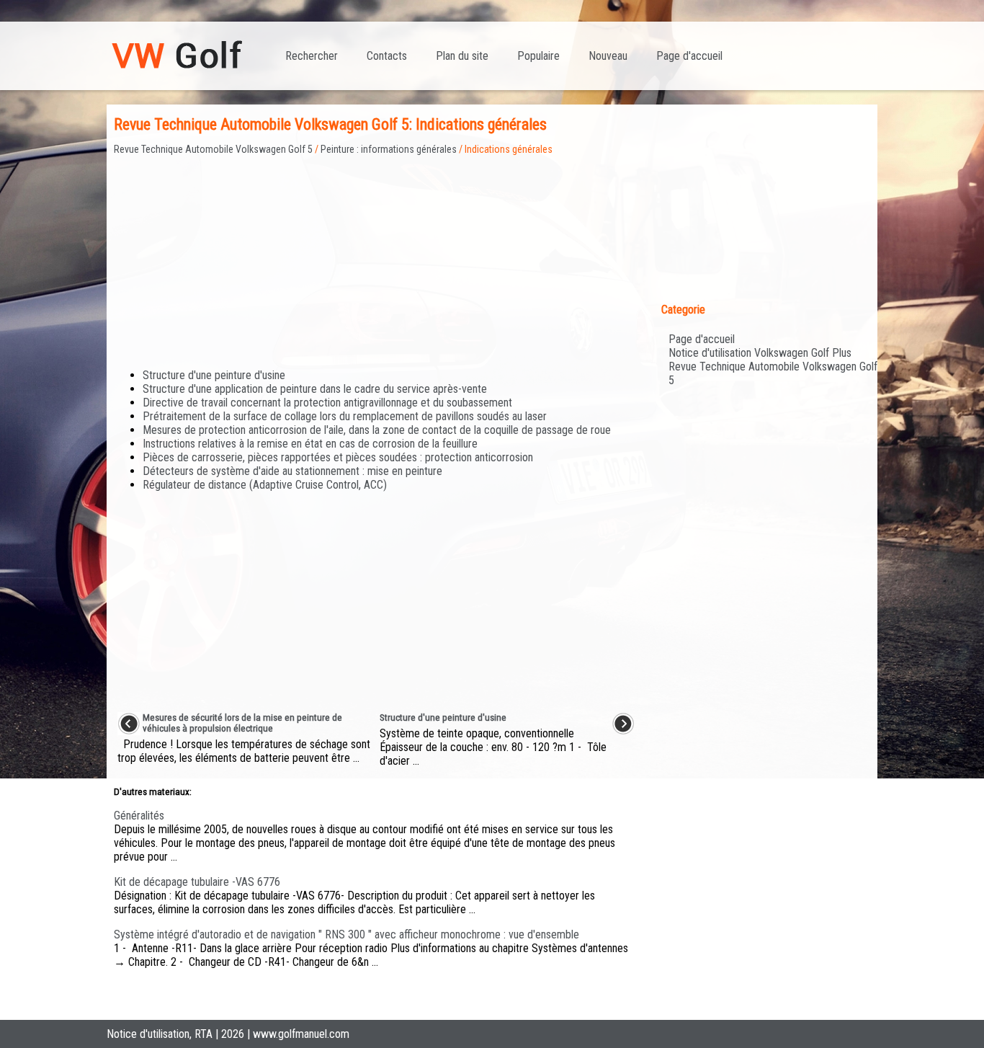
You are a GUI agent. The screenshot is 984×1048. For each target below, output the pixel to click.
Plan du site (462, 56)
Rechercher (311, 56)
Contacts (387, 56)
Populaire (538, 56)
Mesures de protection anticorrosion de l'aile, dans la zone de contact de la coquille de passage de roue (377, 430)
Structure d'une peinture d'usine (214, 375)
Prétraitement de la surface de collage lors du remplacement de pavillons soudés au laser (345, 416)
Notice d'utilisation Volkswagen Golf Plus (759, 353)
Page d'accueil (689, 56)
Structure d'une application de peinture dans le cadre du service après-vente (315, 389)
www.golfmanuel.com (301, 1034)
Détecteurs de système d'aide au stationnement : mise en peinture (292, 471)
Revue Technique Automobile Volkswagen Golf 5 (213, 149)
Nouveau (608, 56)
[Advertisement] (376, 256)
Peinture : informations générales (389, 149)
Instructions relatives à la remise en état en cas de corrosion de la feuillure (310, 443)
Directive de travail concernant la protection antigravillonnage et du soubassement (327, 402)
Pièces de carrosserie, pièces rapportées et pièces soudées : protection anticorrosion (338, 457)
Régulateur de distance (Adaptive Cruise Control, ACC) (265, 485)
